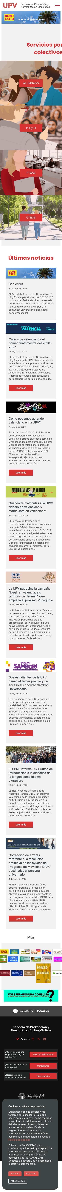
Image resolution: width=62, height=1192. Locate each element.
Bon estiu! (16, 284)
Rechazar (31, 1174)
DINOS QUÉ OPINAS (43, 1055)
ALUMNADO (31, 83)
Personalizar (18, 1181)
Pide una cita (43, 1076)
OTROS (31, 218)
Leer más (24, 389)
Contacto (25, 1039)
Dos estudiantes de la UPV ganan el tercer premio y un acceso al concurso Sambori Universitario (29, 683)
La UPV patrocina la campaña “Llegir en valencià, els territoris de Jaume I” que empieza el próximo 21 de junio (31, 595)
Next (56, 17)
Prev (5, 17)
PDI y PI (31, 128)
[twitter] (38, 1039)
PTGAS (31, 173)
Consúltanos (43, 1066)
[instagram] (44, 1039)
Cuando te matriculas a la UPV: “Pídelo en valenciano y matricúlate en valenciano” (31, 507)
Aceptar (15, 1174)
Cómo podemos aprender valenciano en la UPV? (27, 421)
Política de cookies (19, 1139)
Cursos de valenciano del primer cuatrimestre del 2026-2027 (30, 343)
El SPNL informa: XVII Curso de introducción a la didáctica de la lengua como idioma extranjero (31, 775)
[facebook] (33, 1039)
